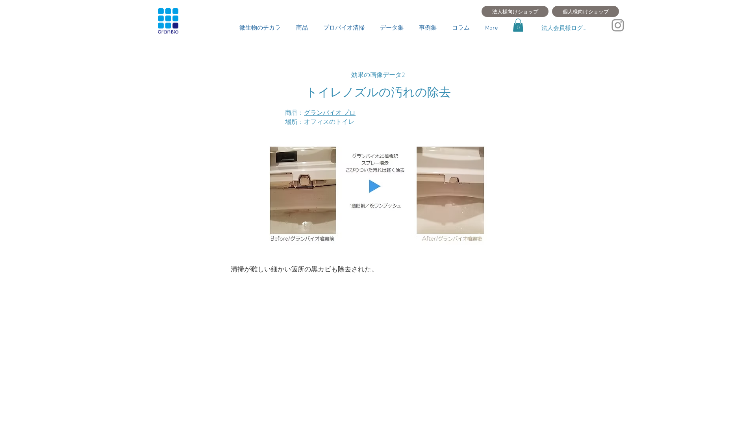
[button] (518, 25)
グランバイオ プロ (330, 112)
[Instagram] (618, 25)
